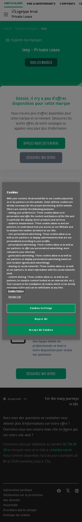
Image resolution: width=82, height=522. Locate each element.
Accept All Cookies (41, 330)
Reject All (41, 319)
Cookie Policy (16, 291)
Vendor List (14, 297)
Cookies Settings (41, 308)
